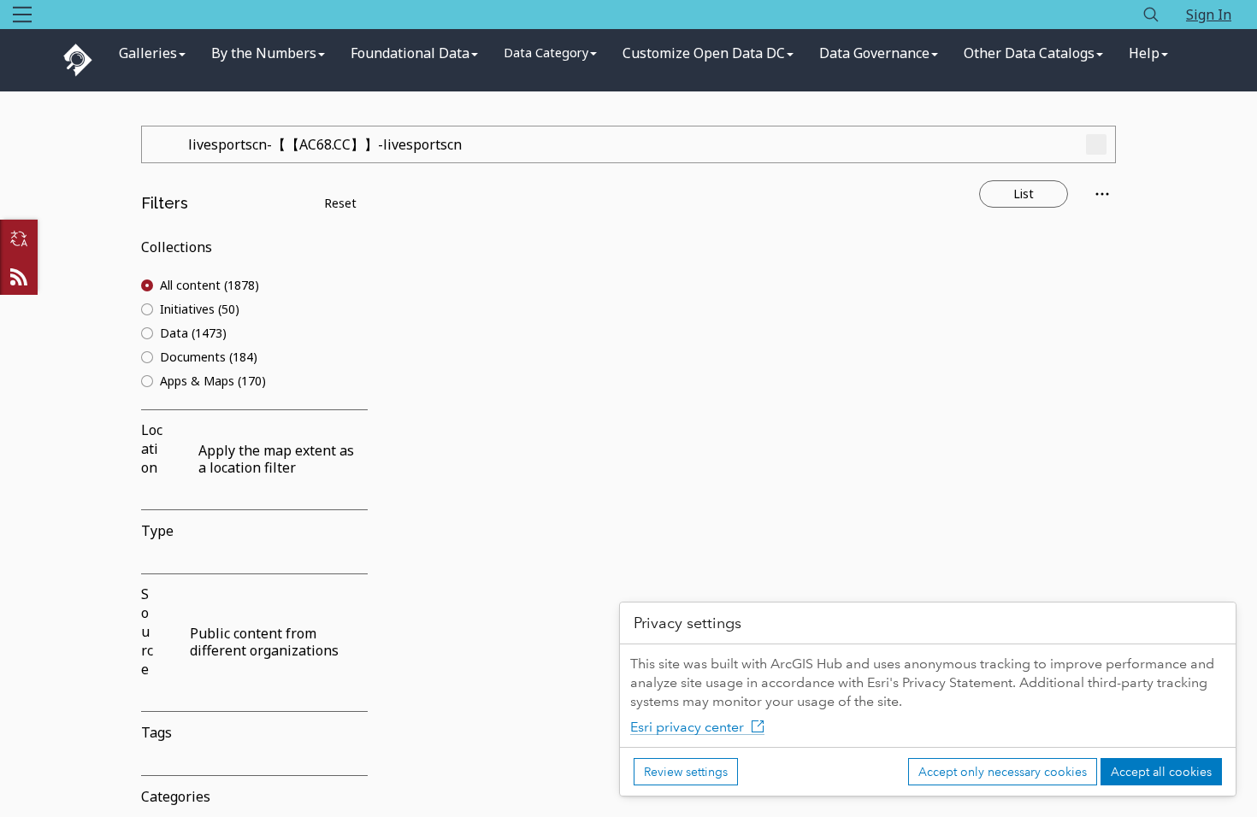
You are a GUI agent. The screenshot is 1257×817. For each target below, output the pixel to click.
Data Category (546, 52)
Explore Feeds (19, 276)
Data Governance (874, 53)
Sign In (1208, 14)
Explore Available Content (759, 487)
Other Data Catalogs (1029, 53)
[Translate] (19, 238)
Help (1144, 53)
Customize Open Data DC (704, 53)
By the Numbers (263, 53)
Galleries (148, 53)
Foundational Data (410, 53)
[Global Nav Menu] (22, 14)
